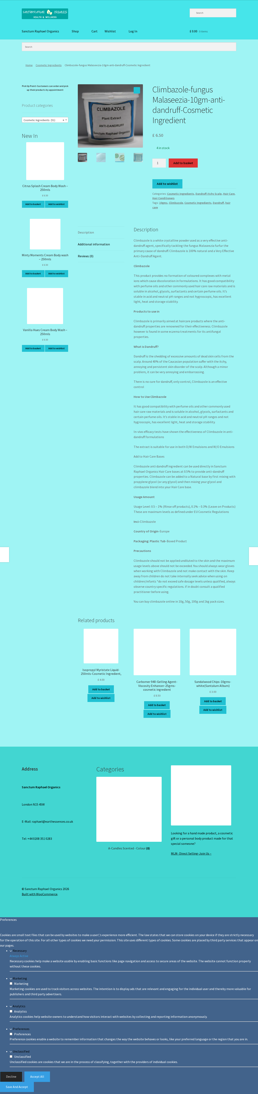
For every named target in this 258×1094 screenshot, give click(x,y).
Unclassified (21, 1051)
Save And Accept (17, 1087)
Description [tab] (86, 232)
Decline (11, 1076)
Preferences (21, 1029)
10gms (163, 203)
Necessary (20, 951)
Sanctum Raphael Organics (40, 31)
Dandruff (218, 203)
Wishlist (110, 31)
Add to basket (183, 163)
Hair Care (229, 194)
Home (29, 65)
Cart (95, 31)
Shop (75, 31)
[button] (137, 90)
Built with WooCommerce (39, 894)
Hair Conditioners (163, 198)
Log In (133, 31)
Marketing (20, 978)
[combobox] (45, 120)
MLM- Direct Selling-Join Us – (191, 853)
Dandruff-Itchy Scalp (209, 194)
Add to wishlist (167, 184)
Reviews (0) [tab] (85, 256)
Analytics (19, 1006)
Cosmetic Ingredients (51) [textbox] (44, 120)
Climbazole (176, 203)
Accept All (37, 1076)
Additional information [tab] (94, 244)
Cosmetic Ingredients (49, 65)
